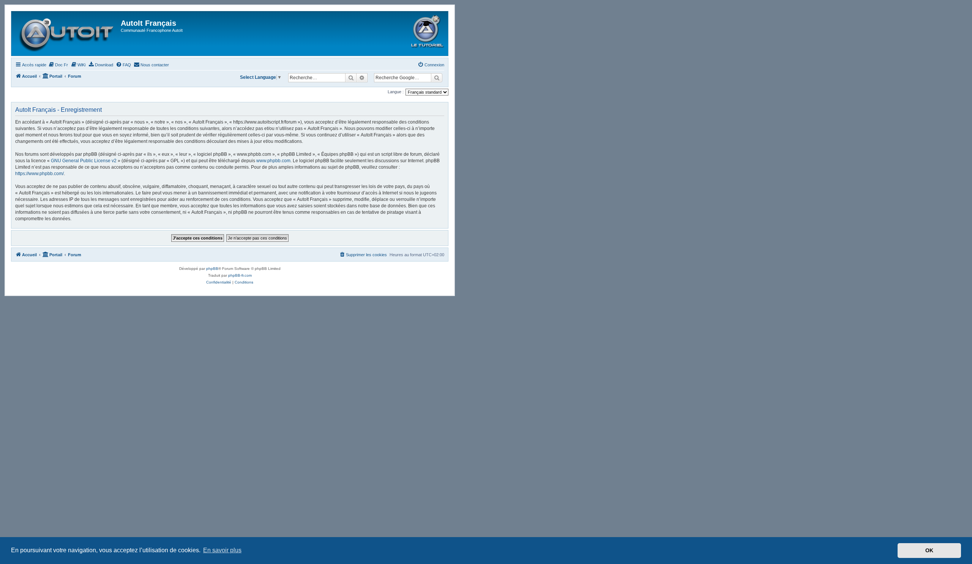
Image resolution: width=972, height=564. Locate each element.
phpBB (212, 268)
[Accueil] (67, 33)
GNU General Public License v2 (84, 160)
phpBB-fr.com (240, 275)
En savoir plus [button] (222, 550)
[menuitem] (58, 64)
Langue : (396, 91)
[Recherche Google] (436, 77)
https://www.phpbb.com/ (39, 173)
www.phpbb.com (273, 160)
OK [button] (929, 550)
